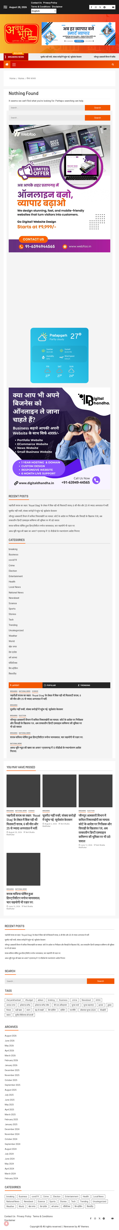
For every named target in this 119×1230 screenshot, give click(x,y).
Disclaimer (57, 7)
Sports (12, 608)
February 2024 (11, 1178)
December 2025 (12, 1070)
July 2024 (9, 1154)
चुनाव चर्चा (75, 1005)
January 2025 (11, 1124)
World (12, 641)
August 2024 (11, 1149)
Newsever (69, 1226)
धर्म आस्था (13, 657)
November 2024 (12, 1134)
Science (13, 603)
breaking (13, 549)
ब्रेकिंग (62, 1010)
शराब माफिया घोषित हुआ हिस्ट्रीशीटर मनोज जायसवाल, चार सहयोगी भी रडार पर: (42, 525)
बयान (28, 1010)
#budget (29, 1000)
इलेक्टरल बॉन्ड (25, 1005)
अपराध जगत (10, 1005)
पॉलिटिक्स (13, 663)
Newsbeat (14, 598)
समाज (8, 1015)
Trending (13, 625)
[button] (14, 64)
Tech (11, 619)
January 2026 (11, 1065)
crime (74, 1000)
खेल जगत (13, 646)
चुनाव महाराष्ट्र (88, 1005)
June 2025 (10, 1100)
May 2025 (9, 1104)
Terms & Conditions (41, 7)
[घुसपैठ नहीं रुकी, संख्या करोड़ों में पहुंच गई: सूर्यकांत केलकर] (59, 791)
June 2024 (10, 1159)
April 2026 (9, 1050)
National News (16, 592)
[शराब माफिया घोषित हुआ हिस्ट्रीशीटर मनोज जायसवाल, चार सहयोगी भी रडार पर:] (23, 869)
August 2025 (11, 1090)
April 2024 (9, 1169)
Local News (15, 587)
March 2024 (10, 1173)
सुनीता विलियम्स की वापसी (24, 1015)
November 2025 (12, 1075)
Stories (12, 614)
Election (13, 570)
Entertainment (16, 576)
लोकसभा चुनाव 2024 (88, 1010)
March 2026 (10, 1055)
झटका (101, 1005)
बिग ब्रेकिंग (13, 668)
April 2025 (9, 1109)
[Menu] (14, 64)
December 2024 (12, 1129)
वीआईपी (103, 1010)
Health (12, 581)
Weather (13, 635)
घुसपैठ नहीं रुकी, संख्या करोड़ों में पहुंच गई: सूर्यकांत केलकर (38, 57)
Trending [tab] (85, 685)
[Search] (113, 64)
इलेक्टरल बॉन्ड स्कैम (42, 1005)
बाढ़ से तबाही (39, 1010)
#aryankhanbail (13, 1000)
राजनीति (73, 1010)
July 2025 (9, 1095)
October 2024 (11, 1139)
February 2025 (11, 1119)
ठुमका (109, 1005)
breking (51, 1000)
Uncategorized (16, 630)
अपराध (97, 1000)
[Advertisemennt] (78, 33)
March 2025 (10, 1114)
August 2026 (11, 1036)
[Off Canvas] (5, 7)
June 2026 (10, 1041)
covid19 (13, 560)
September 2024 (12, 1144)
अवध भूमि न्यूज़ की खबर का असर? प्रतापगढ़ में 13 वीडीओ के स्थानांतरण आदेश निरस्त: (44, 531)
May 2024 (9, 1164)
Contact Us (36, 3)
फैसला (8, 1010)
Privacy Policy (50, 3)
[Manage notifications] (6, 1223)
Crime (12, 565)
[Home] (7, 65)
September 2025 (12, 1085)
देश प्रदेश (13, 652)
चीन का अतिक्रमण (60, 1005)
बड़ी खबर (18, 1010)
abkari (40, 1000)
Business (13, 554)
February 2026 (11, 1060)
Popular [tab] (51, 685)
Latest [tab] (15, 685)
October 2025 (11, 1080)
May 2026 (9, 1045)
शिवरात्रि (12, 673)
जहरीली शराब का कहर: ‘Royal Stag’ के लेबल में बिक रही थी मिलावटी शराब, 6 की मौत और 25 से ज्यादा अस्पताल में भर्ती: (59, 505)
